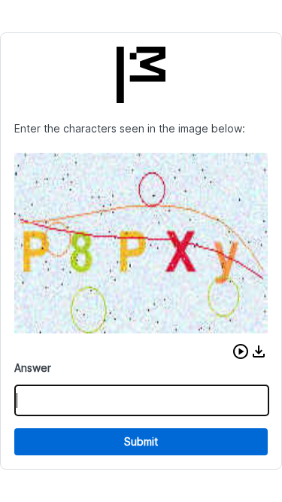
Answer (32, 367)
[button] (241, 351)
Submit (141, 441)
